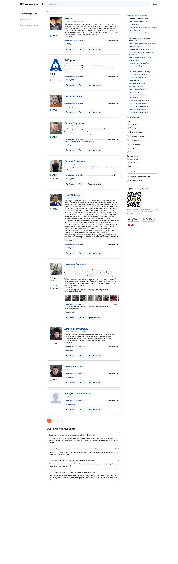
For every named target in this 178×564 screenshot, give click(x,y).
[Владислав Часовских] (56, 398)
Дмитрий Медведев (76, 328)
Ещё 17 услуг (69, 44)
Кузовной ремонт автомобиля (137, 15)
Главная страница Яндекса (21, 4)
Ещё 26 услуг (69, 179)
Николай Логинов (75, 264)
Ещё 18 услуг (69, 248)
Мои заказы (26, 19)
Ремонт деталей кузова (137, 66)
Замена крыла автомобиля (74, 40)
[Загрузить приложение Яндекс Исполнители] (142, 199)
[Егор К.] (56, 23)
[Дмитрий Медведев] (56, 333)
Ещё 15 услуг (69, 145)
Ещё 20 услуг (69, 312)
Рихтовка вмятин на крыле (138, 95)
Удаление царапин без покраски (140, 49)
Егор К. (68, 18)
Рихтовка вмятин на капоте (138, 103)
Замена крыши (134, 98)
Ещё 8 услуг (68, 107)
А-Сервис (70, 60)
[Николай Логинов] (56, 269)
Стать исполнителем (30, 25)
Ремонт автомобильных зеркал (140, 57)
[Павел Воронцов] (56, 128)
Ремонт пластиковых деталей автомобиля (139, 40)
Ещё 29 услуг (69, 80)
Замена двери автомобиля (138, 69)
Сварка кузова (134, 60)
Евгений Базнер (74, 96)
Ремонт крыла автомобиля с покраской (142, 43)
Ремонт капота (134, 80)
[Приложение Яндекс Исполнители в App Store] (133, 219)
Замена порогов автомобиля (139, 33)
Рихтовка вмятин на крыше (138, 106)
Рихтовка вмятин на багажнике (139, 112)
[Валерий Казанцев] (56, 166)
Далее (64, 421)
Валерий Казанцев (75, 161)
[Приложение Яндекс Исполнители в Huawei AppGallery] (133, 225)
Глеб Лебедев (72, 195)
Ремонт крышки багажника (138, 89)
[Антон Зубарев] (56, 371)
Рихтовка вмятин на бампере (139, 100)
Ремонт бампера (134, 30)
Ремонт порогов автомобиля (139, 36)
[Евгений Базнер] (56, 101)
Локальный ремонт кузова (138, 74)
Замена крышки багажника (138, 109)
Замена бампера (134, 46)
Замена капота (134, 92)
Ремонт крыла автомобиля (138, 21)
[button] (70, 49)
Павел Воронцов (74, 123)
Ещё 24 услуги (69, 404)
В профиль (68, 36)
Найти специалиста (29, 14)
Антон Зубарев (73, 366)
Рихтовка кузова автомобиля (139, 63)
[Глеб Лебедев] (56, 200)
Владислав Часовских (78, 393)
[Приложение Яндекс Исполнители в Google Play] (148, 219)
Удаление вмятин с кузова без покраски (143, 27)
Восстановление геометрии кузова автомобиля (141, 53)
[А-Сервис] (56, 65)
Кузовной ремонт (135, 24)
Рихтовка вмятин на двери (138, 77)
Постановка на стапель (137, 83)
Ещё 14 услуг (69, 377)
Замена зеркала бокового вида (139, 72)
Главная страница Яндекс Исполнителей (29, 4)
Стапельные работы (136, 86)
